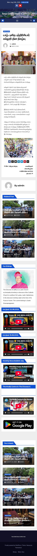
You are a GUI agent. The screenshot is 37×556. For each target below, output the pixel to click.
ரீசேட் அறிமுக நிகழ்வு (11, 166)
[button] (31, 20)
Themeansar (18, 547)
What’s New (21, 552)
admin (14, 44)
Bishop (15, 552)
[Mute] (28, 329)
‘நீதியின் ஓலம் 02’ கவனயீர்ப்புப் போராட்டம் (17, 250)
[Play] (5, 329)
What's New (6, 31)
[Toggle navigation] (17, 20)
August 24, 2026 (11, 462)
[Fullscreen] (31, 329)
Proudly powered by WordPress (13, 545)
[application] (18, 321)
